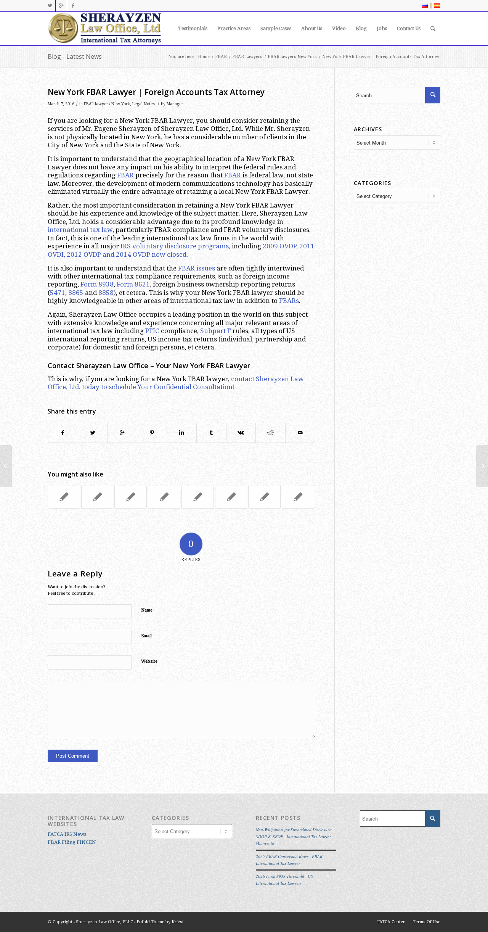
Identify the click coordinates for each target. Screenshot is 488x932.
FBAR (221, 56)
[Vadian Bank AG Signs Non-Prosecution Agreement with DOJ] (264, 497)
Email (146, 635)
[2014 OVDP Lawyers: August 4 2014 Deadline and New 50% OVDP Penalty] (231, 497)
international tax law (80, 229)
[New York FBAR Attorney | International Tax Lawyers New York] (164, 497)
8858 (106, 292)
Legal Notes (143, 103)
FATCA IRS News (67, 834)
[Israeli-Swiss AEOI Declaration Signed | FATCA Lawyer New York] (197, 497)
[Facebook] (73, 5)
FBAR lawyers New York (292, 56)
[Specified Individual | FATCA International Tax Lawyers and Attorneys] (298, 497)
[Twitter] (49, 5)
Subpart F (215, 331)
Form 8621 (133, 284)
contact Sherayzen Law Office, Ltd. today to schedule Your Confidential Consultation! (176, 383)
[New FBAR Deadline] (64, 497)
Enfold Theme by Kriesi (159, 921)
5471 (57, 292)
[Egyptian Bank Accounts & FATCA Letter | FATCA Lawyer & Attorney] (97, 497)
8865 (75, 292)
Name (146, 610)
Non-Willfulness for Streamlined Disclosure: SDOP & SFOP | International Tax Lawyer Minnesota (294, 836)
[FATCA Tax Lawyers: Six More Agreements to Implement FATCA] (130, 497)
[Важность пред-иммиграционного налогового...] (6, 466)
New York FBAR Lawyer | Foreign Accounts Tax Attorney (156, 92)
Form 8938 (97, 284)
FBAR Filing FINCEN (72, 842)
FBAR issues (196, 268)
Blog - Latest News (75, 56)
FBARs (289, 300)
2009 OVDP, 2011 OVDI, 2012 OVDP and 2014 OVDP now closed (181, 250)
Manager (175, 103)
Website (149, 661)
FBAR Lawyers (247, 56)
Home (204, 56)
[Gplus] (61, 5)
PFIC (152, 331)
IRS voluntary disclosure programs (174, 246)
